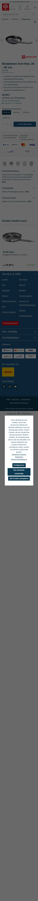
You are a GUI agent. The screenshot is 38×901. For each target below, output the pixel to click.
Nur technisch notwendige (19, 471)
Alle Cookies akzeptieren (19, 478)
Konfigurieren (19, 465)
